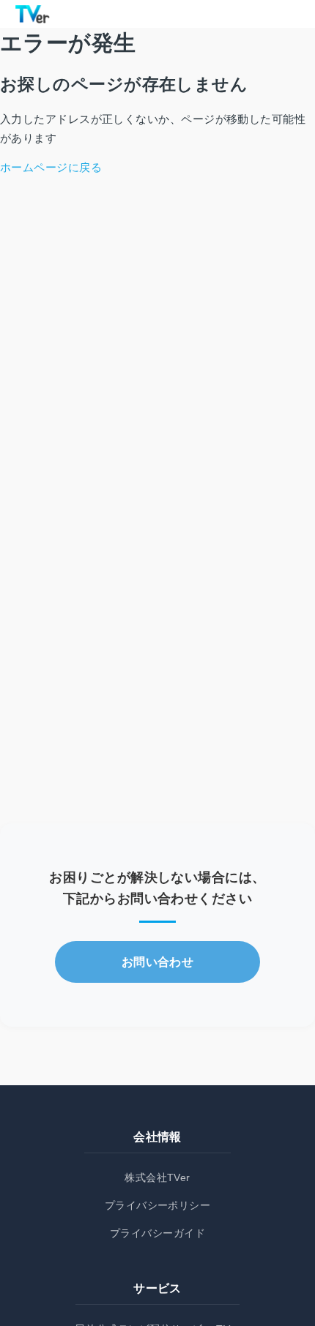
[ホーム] (32, 13)
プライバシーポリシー (158, 1205)
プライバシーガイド (157, 1233)
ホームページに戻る (51, 167)
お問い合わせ (158, 962)
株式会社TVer (157, 1177)
